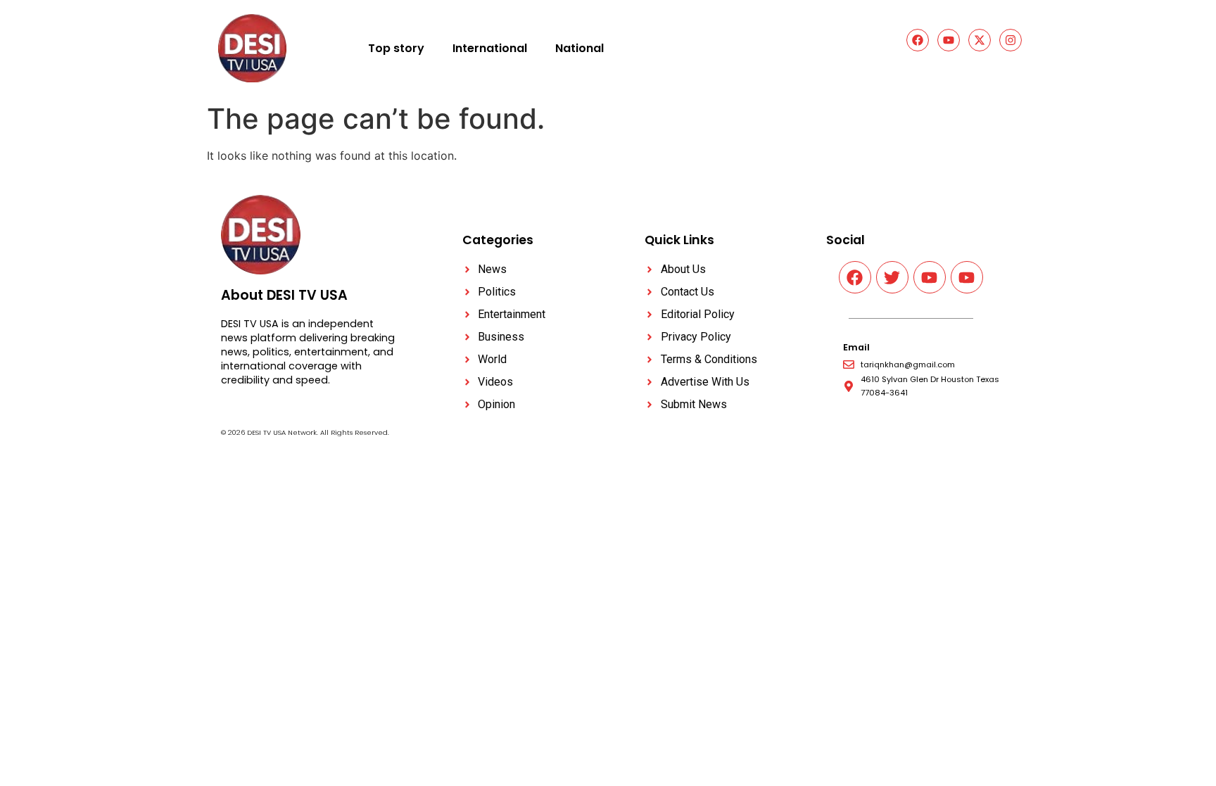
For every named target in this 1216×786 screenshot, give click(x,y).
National (579, 48)
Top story (396, 48)
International (489, 48)
